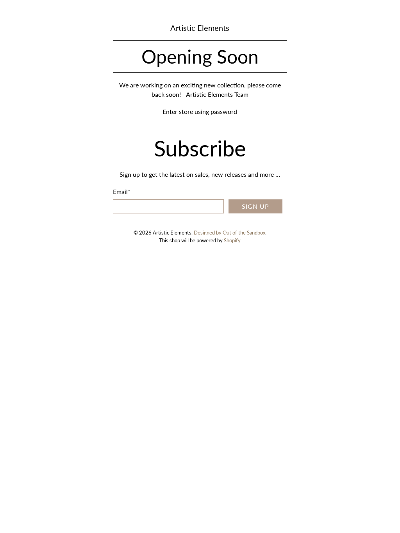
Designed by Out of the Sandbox (229, 232)
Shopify (232, 240)
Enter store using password (199, 111)
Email (121, 191)
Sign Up (255, 206)
